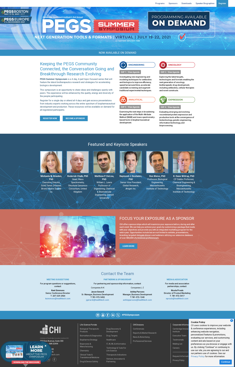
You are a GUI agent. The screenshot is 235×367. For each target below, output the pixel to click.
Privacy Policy (198, 356)
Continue (225, 362)
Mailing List (177, 344)
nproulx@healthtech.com (177, 298)
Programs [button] (160, 3)
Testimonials (178, 340)
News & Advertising (141, 337)
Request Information (182, 356)
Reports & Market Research (145, 333)
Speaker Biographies (205, 3)
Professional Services (142, 341)
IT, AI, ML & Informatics (116, 344)
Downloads (187, 3)
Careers (176, 348)
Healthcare (111, 340)
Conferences (138, 329)
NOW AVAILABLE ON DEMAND (117, 52)
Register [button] (222, 3)
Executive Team (179, 336)
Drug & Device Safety (89, 361)
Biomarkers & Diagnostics (91, 336)
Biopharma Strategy (88, 340)
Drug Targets (112, 336)
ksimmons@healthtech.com (57, 298)
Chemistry (84, 351)
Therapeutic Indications (116, 355)
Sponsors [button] (173, 3)
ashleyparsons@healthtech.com (137, 300)
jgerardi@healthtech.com (97, 300)
